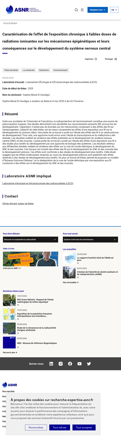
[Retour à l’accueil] (9, 384)
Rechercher (76, 10)
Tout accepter (84, 427)
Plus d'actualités (70, 282)
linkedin (51, 364)
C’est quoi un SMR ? (11, 268)
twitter (89, 364)
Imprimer (89, 59)
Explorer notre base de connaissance (78, 240)
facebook (70, 364)
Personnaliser (36, 427)
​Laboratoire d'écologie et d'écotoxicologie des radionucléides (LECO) (37, 183)
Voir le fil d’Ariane (10, 23)
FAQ (4, 401)
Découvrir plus (9, 352)
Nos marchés (8, 391)
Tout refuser (60, 427)
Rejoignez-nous (96, 10)
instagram (61, 364)
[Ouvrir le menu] (82, 10)
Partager (109, 59)
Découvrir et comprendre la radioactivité (20, 240)
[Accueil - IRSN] (23, 9)
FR (113, 10)
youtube (79, 364)
